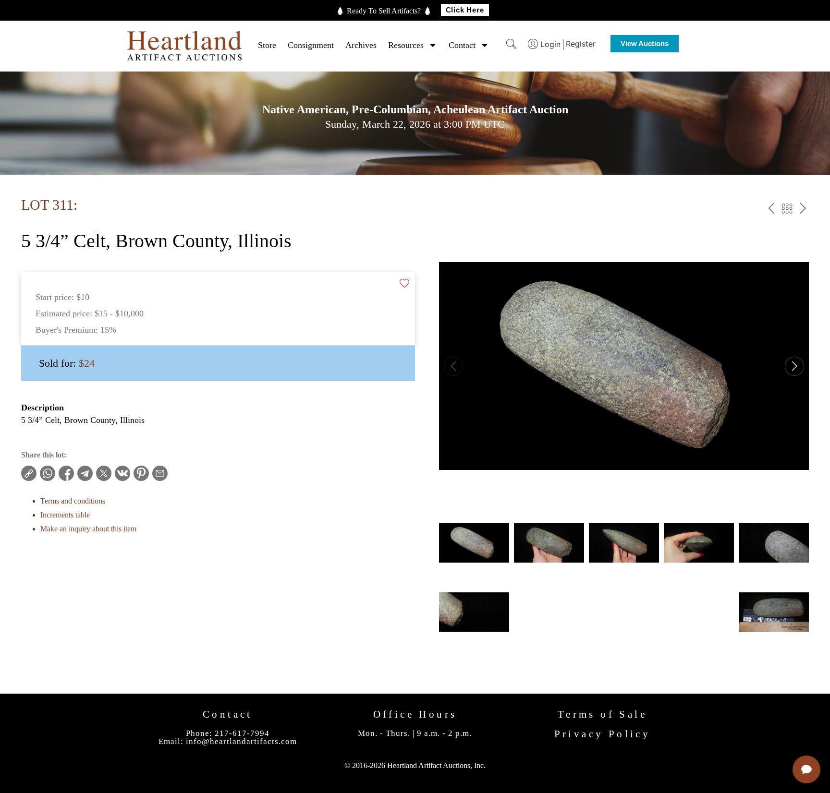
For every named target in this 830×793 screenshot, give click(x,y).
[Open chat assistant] (806, 769)
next (803, 210)
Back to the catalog (787, 210)
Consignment (311, 45)
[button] (794, 366)
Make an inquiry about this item (88, 529)
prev (771, 210)
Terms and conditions (72, 501)
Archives (361, 45)
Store (267, 45)
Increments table (65, 515)
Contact (462, 45)
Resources (406, 45)
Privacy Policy (602, 734)
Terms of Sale (602, 714)
